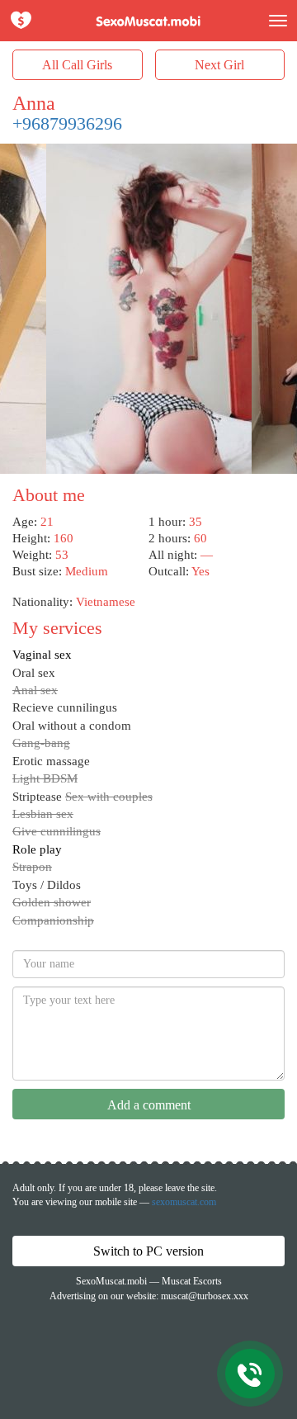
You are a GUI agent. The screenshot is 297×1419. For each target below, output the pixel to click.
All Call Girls (77, 65)
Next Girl (219, 65)
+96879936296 (67, 123)
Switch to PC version (148, 1251)
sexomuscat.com (184, 1202)
